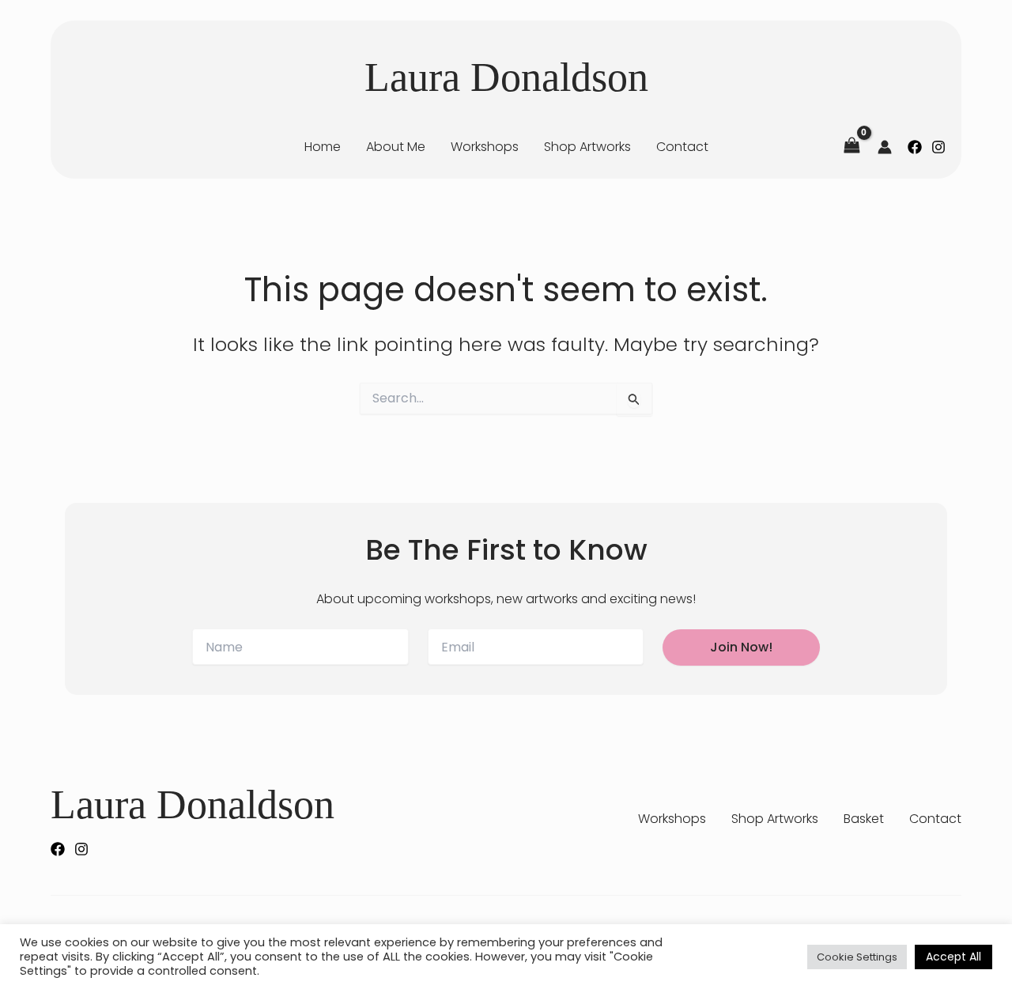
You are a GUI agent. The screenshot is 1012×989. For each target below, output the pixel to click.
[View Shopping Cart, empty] (852, 147)
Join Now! (741, 647)
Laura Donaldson (506, 77)
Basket (864, 819)
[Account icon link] (885, 147)
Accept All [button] (953, 956)
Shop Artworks (774, 819)
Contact (935, 819)
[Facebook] (915, 147)
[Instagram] (938, 147)
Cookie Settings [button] (857, 956)
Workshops (672, 819)
